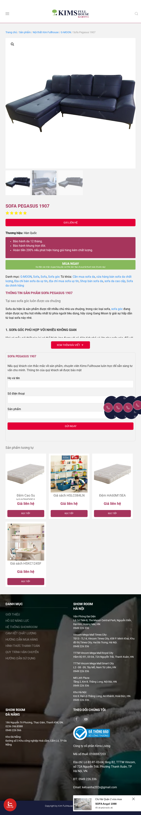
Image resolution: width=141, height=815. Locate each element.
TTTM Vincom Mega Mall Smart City (93, 663)
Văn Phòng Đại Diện (84, 616)
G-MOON (66, 32)
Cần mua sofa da (84, 276)
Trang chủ (11, 32)
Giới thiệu (13, 614)
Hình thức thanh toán (23, 646)
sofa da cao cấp (114, 281)
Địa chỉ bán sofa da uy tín (31, 281)
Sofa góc (54, 276)
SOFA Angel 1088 (106, 803)
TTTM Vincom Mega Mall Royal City (93, 652)
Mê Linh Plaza (81, 677)
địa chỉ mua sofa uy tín (64, 281)
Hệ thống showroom (21, 627)
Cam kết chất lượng (21, 633)
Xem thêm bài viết (69, 345)
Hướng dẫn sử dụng (20, 658)
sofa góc (117, 309)
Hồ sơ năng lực (17, 620)
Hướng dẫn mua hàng (22, 639)
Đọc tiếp (25, 513)
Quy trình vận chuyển (22, 652)
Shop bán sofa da (91, 281)
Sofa (36, 276)
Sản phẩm (25, 32)
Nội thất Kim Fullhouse (46, 32)
